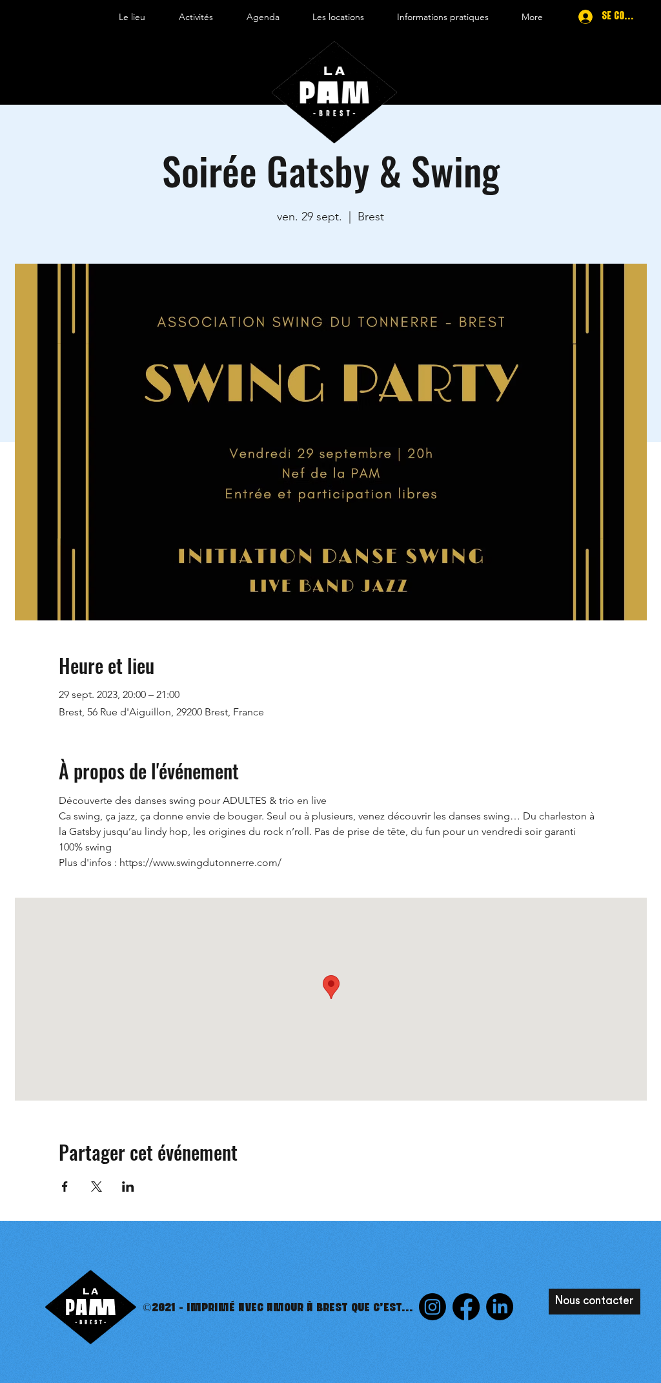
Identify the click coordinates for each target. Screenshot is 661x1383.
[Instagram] (432, 1306)
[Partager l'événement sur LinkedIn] (128, 1186)
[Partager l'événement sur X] (96, 1186)
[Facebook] (466, 1306)
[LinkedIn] (499, 1306)
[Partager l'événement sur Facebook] (65, 1186)
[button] (132, 17)
